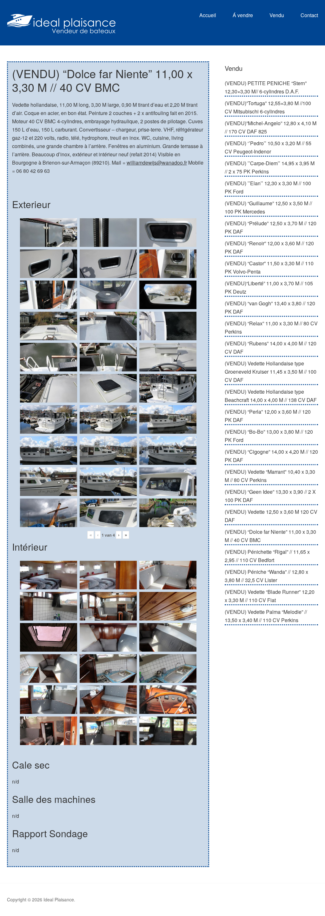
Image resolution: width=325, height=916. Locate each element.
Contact (309, 15)
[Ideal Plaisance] (61, 29)
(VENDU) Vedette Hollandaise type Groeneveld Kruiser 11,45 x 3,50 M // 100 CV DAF (270, 371)
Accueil (207, 15)
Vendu (276, 15)
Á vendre (243, 15)
